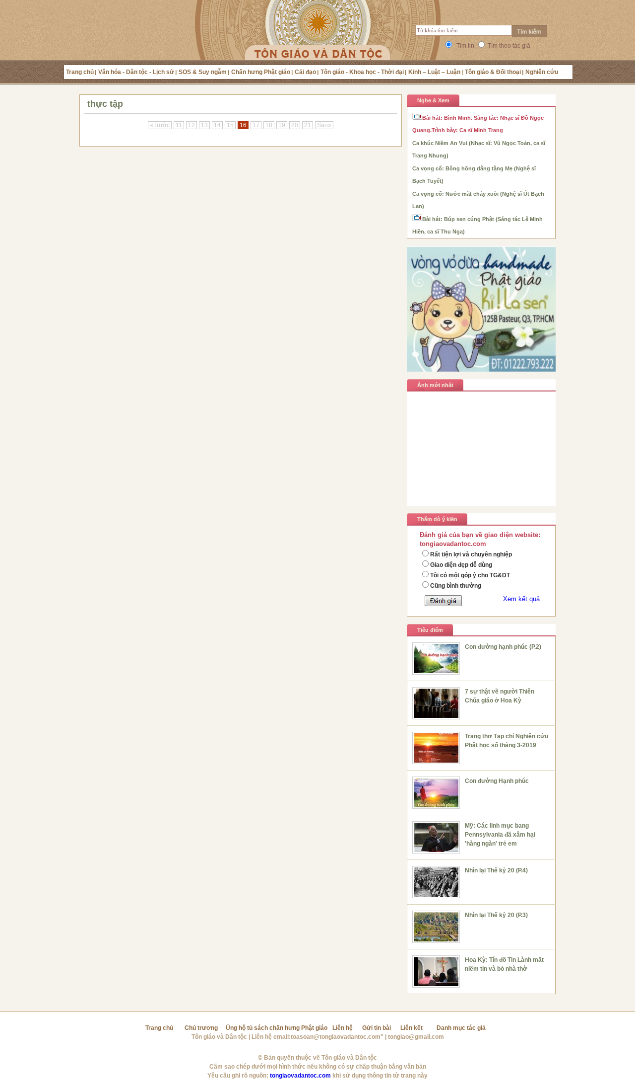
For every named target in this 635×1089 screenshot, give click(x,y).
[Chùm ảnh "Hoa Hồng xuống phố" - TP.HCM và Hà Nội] (481, 487)
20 (294, 125)
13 (204, 125)
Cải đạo (305, 72)
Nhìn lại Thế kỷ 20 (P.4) (496, 870)
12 (191, 125)
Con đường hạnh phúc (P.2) (503, 646)
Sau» (324, 125)
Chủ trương (201, 1027)
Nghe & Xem (433, 100)
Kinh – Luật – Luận (434, 72)
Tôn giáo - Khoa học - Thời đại (362, 72)
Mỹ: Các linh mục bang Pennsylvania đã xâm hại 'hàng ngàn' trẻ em (500, 834)
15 (230, 125)
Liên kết (411, 1027)
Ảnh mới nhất (435, 385)
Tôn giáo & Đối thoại (493, 72)
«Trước (160, 125)
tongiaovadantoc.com (300, 1075)
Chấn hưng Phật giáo (260, 72)
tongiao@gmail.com (416, 1036)
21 (307, 125)
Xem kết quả (521, 599)
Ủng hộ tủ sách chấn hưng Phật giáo (276, 1027)
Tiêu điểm (430, 630)
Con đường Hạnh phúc (497, 781)
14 (217, 125)
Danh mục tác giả (461, 1027)
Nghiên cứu (541, 72)
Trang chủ (80, 72)
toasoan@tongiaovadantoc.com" (337, 1036)
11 (179, 125)
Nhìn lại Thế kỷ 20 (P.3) (496, 915)
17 (256, 125)
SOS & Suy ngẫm (203, 72)
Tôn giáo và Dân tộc (219, 1036)
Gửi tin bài (376, 1027)
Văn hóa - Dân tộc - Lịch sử (136, 72)
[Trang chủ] (317, 42)
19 (281, 125)
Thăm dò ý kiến (437, 519)
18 (268, 125)
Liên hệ (342, 1027)
